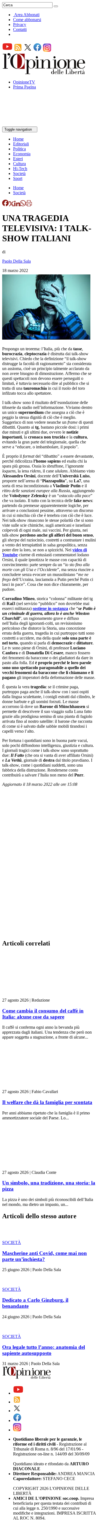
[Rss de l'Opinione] (18, 50)
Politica (19, 149)
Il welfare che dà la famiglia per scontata (47, 1102)
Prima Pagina (24, 87)
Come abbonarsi (27, 19)
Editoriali (21, 144)
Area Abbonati (26, 14)
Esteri (18, 158)
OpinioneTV (24, 82)
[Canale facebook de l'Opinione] (37, 50)
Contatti (20, 29)
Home (18, 139)
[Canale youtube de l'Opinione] (7, 50)
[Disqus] (49, 864)
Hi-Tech (20, 168)
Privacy (19, 24)
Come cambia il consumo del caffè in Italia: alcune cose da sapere (43, 1014)
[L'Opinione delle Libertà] (44, 72)
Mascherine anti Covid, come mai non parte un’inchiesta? (44, 1256)
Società (19, 173)
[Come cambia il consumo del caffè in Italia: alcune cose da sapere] (34, 995)
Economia (21, 153)
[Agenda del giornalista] (26, 124)
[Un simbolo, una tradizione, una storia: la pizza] (34, 1167)
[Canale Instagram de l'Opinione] (47, 50)
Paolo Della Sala (16, 261)
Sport (17, 178)
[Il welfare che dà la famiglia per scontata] (34, 1086)
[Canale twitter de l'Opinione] (27, 50)
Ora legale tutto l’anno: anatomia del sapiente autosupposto (43, 1350)
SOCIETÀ (11, 1242)
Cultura (19, 163)
